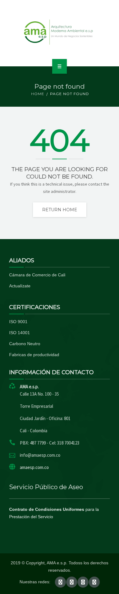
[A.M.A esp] (60, 32)
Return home (59, 209)
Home (37, 93)
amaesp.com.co (34, 467)
